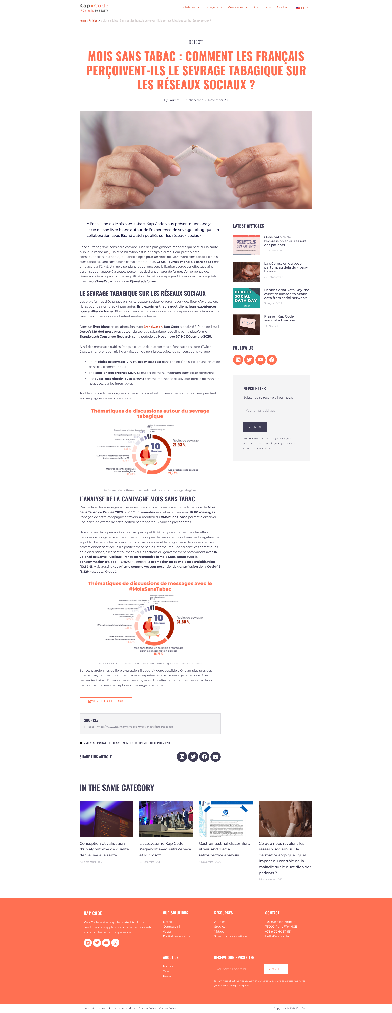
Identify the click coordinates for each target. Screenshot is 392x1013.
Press (167, 976)
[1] (110, 252)
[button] (182, 757)
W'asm (168, 931)
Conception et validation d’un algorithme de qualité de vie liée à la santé (104, 849)
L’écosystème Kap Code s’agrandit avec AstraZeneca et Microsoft (165, 849)
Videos (219, 931)
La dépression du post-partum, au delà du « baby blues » (286, 267)
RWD (167, 743)
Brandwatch (103, 743)
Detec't (196, 42)
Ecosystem (118, 743)
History (168, 966)
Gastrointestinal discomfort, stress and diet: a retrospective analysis (224, 849)
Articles (219, 922)
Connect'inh (172, 926)
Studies (219, 926)
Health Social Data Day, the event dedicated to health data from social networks (286, 294)
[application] (197, 7)
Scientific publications (230, 936)
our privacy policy (261, 448)
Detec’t (168, 922)
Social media (156, 743)
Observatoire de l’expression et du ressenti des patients (285, 241)
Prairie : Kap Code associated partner (280, 318)
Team (167, 971)
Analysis (89, 743)
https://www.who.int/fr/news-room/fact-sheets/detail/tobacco (135, 726)
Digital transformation (179, 936)
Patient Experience (137, 743)
